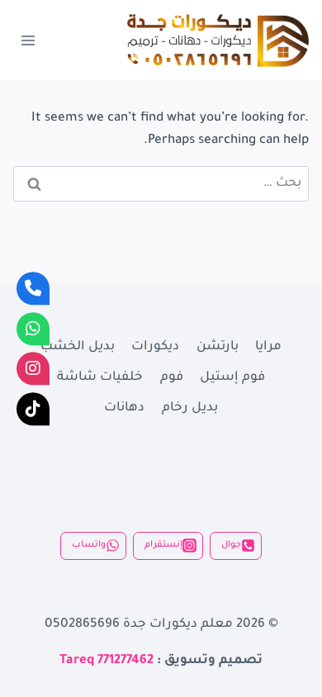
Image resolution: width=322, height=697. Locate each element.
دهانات (124, 408)
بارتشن (218, 347)
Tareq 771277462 (106, 661)
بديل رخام (190, 408)
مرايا (268, 347)
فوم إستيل (232, 378)
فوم (171, 378)
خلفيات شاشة (100, 378)
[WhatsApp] (33, 328)
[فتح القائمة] (28, 40)
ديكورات (155, 347)
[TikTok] (33, 408)
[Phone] (33, 288)
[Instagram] (33, 368)
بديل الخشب (77, 347)
